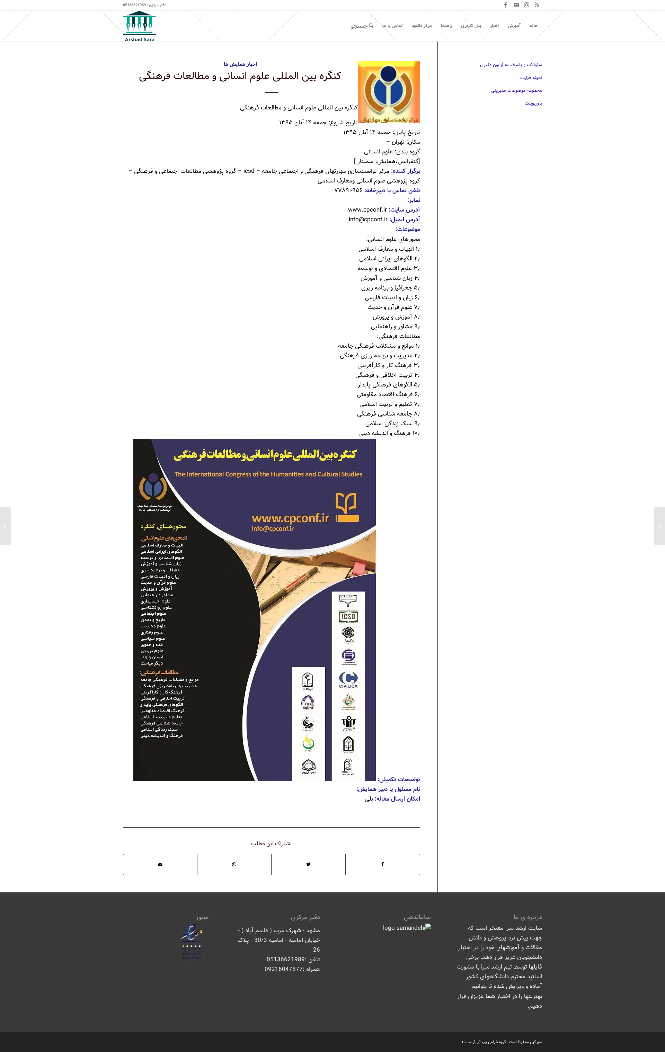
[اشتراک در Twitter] (308, 864)
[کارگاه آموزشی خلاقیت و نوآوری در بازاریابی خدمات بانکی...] (659, 526)
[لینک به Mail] (516, 5)
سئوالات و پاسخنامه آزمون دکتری (511, 65)
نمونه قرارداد (531, 77)
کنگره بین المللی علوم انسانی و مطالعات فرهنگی (240, 76)
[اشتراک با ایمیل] (160, 864)
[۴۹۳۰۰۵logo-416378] (389, 92)
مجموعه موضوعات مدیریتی (516, 90)
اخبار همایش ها (240, 63)
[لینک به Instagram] (526, 5)
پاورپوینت (533, 103)
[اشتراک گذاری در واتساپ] (234, 864)
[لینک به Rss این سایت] (537, 5)
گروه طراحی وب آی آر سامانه (483, 1042)
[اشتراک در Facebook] (383, 864)
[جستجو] (362, 26)
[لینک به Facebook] (505, 5)
